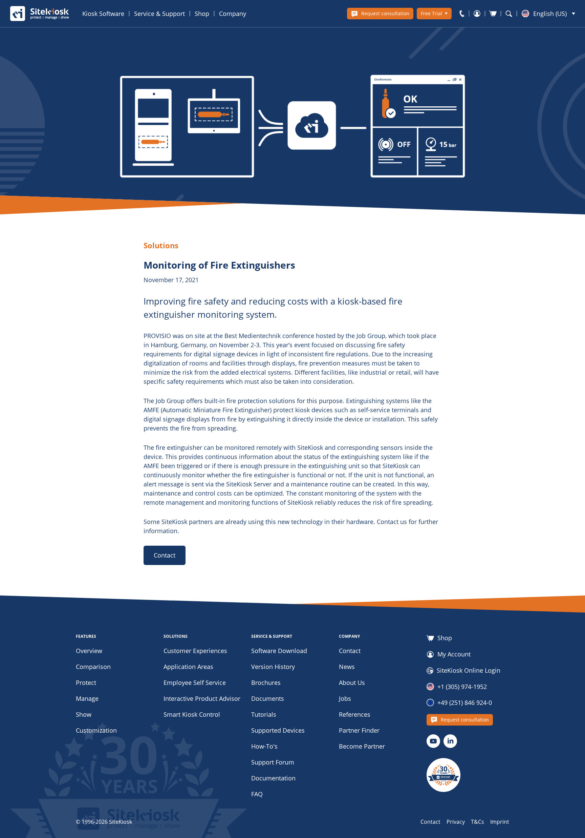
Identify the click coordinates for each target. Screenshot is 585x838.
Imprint (499, 821)
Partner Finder (359, 730)
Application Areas (188, 667)
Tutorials (263, 714)
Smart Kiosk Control (192, 714)
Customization (96, 730)
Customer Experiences (195, 651)
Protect (86, 682)
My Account (454, 654)
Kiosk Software (103, 13)
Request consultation (385, 13)
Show (83, 714)
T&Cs (477, 821)
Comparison (93, 667)
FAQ (257, 794)
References (354, 714)
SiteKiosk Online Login (468, 670)
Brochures (266, 682)
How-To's (264, 746)
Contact (164, 555)
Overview (89, 651)
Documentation (273, 778)
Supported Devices (278, 730)
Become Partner (362, 746)
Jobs (345, 698)
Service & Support (159, 13)
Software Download (279, 651)
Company (232, 13)
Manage (87, 698)
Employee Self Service (195, 682)
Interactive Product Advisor (202, 698)
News (347, 667)
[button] (548, 13)
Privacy (456, 821)
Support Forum (272, 762)
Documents (267, 698)
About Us (352, 682)
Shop (202, 13)
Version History (273, 667)
